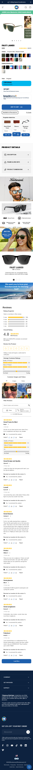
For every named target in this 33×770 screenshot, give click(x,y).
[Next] (30, 2)
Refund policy (6, 764)
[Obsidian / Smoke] (12, 55)
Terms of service (20, 764)
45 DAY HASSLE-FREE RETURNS (16, 298)
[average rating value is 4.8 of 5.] (23, 48)
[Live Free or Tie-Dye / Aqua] (20, 67)
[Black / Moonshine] (29, 55)
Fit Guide (28, 112)
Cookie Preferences (19, 767)
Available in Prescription (10, 112)
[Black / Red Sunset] (24, 55)
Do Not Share (12, 767)
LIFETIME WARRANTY (16, 295)
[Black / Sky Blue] (16, 67)
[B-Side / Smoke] (3, 67)
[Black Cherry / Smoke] (8, 59)
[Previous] (2, 2)
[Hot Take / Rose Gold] (12, 59)
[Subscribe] (28, 732)
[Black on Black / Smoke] (8, 55)
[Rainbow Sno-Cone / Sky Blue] (29, 67)
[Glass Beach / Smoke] (16, 59)
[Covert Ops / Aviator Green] (24, 67)
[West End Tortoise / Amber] (20, 59)
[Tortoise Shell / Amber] (3, 59)
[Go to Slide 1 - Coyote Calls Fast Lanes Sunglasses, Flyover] (12, 41)
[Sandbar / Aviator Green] (3, 71)
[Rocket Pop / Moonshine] (12, 67)
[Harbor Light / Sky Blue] (16, 55)
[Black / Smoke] (8, 67)
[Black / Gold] (20, 55)
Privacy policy (13, 764)
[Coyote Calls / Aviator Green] (3, 55)
